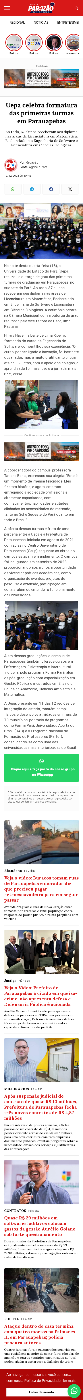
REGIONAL (17, 23)
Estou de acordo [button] (41, 1392)
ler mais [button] (69, 1381)
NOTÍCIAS (41, 23)
